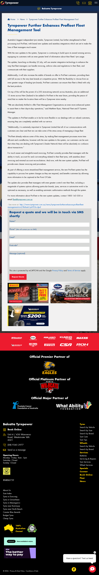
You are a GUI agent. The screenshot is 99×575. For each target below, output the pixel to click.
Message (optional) (17, 253)
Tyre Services (85, 462)
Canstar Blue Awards (11, 512)
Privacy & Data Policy (17, 571)
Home (12, 19)
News (83, 481)
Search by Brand (87, 433)
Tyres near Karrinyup (11, 506)
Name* (12, 221)
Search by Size (86, 430)
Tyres (82, 424)
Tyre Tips (83, 440)
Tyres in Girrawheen (11, 499)
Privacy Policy (57, 270)
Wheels (83, 443)
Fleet (82, 478)
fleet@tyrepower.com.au (22, 199)
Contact (84, 471)
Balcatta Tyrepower (51, 8)
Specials (84, 468)
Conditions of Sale (32, 571)
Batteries (83, 455)
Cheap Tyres (8, 518)
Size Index (7, 493)
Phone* (23, 229)
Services (84, 452)
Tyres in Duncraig (10, 496)
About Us (7, 490)
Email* (12, 237)
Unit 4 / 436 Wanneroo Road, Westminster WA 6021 (19, 437)
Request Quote (18, 277)
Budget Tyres (8, 515)
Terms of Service (73, 270)
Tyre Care (84, 436)
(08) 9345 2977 (16, 445)
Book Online (86, 474)
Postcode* (13, 245)
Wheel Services (86, 465)
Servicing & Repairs (88, 459)
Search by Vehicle (87, 427)
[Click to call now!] (77, 3)
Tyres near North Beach (12, 509)
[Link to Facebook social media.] (74, 569)
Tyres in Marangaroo (11, 503)
